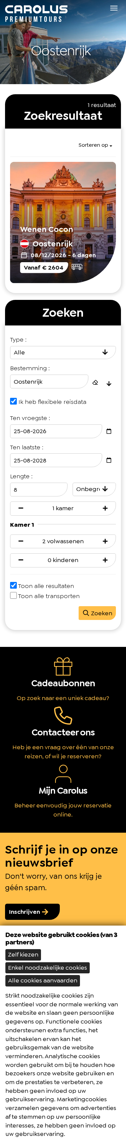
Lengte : (21, 476)
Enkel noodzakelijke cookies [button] (47, 968)
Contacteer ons (63, 732)
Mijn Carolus (63, 791)
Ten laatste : (26, 447)
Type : (18, 340)
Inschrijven (25, 912)
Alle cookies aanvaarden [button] (42, 980)
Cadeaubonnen (63, 683)
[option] (63, 42)
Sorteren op (93, 144)
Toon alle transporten (49, 596)
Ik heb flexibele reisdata (52, 402)
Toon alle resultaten (46, 586)
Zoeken (101, 613)
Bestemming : (30, 368)
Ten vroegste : (30, 418)
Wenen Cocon (46, 229)
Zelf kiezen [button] (23, 954)
